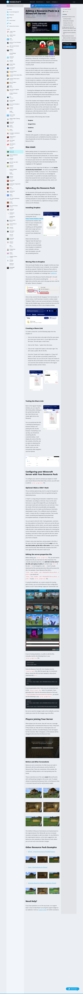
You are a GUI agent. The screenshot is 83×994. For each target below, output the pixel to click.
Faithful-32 (54, 273)
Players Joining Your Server (68, 35)
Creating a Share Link (67, 23)
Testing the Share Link (68, 25)
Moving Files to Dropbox (68, 20)
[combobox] (14, 5)
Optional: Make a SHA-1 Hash (69, 30)
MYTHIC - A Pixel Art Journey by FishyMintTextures (41, 851)
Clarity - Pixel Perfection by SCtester (37, 867)
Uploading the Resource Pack (68, 16)
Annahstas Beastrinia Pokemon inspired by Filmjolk (42, 883)
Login (74, 2)
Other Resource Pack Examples (69, 40)
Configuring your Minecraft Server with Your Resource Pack (69, 27)
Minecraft (32, 2)
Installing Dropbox (67, 18)
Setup (44, 16)
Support (48, 2)
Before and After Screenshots (69, 38)
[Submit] (8, 5)
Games (33, 16)
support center (43, 910)
